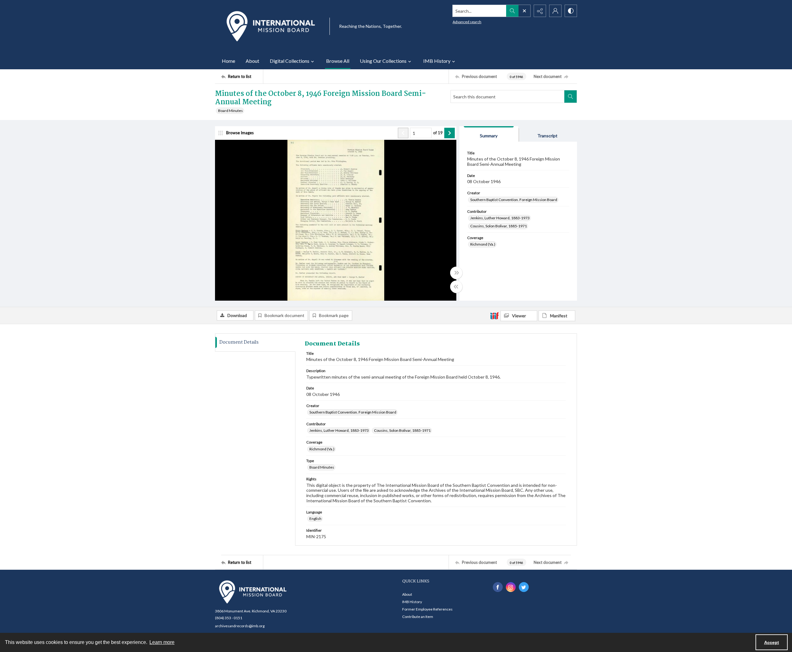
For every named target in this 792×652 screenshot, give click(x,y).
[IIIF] (494, 315)
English (315, 518)
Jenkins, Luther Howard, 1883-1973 (500, 218)
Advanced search (467, 21)
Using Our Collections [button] (383, 61)
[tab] (488, 134)
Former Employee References (427, 609)
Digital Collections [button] (289, 61)
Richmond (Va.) (482, 244)
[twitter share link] (524, 587)
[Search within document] (570, 96)
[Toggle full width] (456, 273)
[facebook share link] (498, 587)
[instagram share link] (511, 587)
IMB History (412, 601)
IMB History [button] (436, 61)
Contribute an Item (417, 616)
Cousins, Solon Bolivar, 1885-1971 (498, 226)
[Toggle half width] (456, 287)
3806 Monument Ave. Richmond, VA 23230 (250, 611)
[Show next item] (449, 133)
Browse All (337, 61)
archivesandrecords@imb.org (240, 626)
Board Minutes (230, 110)
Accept (771, 642)
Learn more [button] (161, 642)
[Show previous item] (403, 133)
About (252, 61)
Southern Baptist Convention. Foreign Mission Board (513, 199)
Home (228, 61)
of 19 (438, 132)
